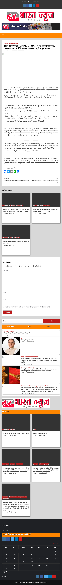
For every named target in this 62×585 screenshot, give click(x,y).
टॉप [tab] (29, 326)
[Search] (59, 35)
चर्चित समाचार (23, 385)
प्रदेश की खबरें (15, 43)
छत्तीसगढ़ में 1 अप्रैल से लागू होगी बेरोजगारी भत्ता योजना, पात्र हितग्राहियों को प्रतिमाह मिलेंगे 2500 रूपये (16, 210)
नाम (4, 293)
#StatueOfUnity (10, 144)
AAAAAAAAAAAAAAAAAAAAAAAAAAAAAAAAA (16, 333)
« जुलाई (4, 572)
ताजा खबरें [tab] (10, 326)
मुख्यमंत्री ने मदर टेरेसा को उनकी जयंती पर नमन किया (16, 180)
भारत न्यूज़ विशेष (24, 356)
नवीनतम (41, 205)
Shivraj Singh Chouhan (28, 340)
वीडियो (34, 2)
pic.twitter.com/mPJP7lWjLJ (44, 148)
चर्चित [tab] (48, 326)
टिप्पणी (5, 271)
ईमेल (34, 293)
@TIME (7, 108)
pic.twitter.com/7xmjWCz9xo (38, 118)
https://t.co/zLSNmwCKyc (17, 118)
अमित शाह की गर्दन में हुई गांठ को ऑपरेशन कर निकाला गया (45, 180)
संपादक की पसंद (19, 205)
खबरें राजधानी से (36, 205)
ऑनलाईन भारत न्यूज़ (18, 51)
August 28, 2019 (38, 121)
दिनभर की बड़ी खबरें (29, 385)
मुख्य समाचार (11, 331)
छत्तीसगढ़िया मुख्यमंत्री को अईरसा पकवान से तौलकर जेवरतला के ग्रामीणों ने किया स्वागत (46, 210)
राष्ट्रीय (27, 367)
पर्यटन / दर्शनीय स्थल (7, 43)
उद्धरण (22, 338)
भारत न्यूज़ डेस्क (12, 205)
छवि (38, 2)
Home (4, 577)
